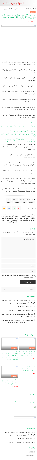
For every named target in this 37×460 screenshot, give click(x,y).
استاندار (14, 199)
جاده (8, 199)
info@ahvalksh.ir (31, 455)
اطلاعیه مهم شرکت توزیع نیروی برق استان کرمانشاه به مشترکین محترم (9, 381)
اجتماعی (32, 12)
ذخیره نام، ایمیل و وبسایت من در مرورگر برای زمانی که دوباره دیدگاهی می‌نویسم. (17, 276)
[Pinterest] (19, 208)
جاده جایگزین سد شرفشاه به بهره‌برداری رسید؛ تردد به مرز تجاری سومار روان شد (27, 353)
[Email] (4, 208)
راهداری (17, 202)
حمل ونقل (31, 202)
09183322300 (32, 452)
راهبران (23, 202)
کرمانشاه (9, 202)
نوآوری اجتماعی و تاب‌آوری (25, 306)
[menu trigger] (33, 3)
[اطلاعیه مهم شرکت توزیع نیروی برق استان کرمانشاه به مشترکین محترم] (9, 372)
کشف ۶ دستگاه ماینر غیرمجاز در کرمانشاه (21, 310)
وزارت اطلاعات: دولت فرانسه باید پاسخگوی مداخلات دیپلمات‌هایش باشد (27, 368)
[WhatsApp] (14, 208)
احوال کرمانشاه (13, 3)
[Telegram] (9, 208)
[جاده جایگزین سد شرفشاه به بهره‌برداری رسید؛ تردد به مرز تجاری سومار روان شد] (27, 344)
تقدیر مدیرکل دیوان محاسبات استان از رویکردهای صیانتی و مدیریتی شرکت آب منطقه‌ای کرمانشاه (9, 355)
